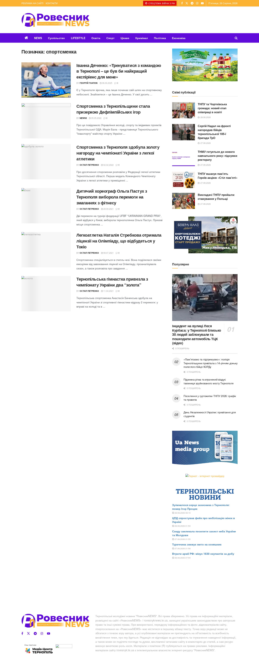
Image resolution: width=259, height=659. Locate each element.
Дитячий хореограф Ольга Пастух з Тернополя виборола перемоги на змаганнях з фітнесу (111, 197)
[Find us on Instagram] (197, 3)
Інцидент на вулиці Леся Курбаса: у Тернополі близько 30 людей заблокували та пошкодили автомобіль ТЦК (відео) (196, 334)
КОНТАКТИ (52, 3)
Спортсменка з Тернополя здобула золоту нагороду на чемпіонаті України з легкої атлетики (117, 153)
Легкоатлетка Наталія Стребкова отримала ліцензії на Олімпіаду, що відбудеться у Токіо (118, 241)
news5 (83, 118)
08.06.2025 (106, 82)
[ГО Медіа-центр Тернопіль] (38, 649)
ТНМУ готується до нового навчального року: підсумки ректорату (217, 156)
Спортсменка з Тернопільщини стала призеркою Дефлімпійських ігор (113, 109)
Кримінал (141, 38)
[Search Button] (236, 38)
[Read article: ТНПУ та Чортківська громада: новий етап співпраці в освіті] (183, 110)
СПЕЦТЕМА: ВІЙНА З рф (161, 3)
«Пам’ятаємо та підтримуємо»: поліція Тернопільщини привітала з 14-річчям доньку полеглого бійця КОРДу (210, 363)
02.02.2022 (108, 164)
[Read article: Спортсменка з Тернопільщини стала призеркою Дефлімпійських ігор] (46, 120)
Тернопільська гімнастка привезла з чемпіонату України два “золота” (112, 282)
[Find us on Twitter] (186, 3)
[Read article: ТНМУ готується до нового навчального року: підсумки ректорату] (183, 158)
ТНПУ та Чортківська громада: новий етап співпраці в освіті (212, 108)
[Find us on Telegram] (192, 3)
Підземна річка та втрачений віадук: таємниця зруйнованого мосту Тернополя (209, 381)
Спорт (110, 38)
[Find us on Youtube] (202, 3)
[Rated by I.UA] (64, 647)
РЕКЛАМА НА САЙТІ (32, 3)
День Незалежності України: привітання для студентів (210, 414)
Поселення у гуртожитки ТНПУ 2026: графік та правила (210, 398)
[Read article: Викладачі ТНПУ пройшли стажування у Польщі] (183, 201)
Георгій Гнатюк (89, 83)
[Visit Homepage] (55, 20)
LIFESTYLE (78, 38)
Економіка (178, 38)
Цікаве (125, 38)
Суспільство (56, 38)
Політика (160, 38)
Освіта (95, 38)
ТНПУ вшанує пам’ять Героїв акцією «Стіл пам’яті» (217, 176)
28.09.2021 (108, 208)
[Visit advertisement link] (205, 65)
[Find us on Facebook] (182, 3)
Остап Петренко (89, 164)
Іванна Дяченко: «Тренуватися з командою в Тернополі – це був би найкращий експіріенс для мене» (118, 71)
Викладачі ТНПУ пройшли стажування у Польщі (216, 197)
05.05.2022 (96, 117)
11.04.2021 (108, 290)
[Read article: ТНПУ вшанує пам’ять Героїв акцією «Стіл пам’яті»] (183, 180)
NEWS (38, 38)
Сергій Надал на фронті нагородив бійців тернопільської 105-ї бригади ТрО (214, 132)
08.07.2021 (108, 252)
